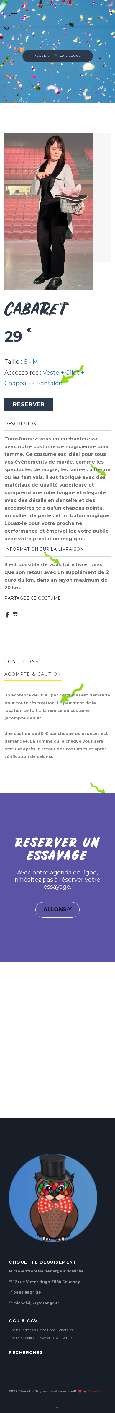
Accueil (42, 56)
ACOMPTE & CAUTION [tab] (33, 674)
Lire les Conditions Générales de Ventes (41, 1337)
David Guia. (97, 1391)
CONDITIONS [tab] (21, 661)
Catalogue (70, 56)
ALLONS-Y (57, 909)
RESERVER (29, 404)
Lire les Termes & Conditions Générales (41, 1330)
